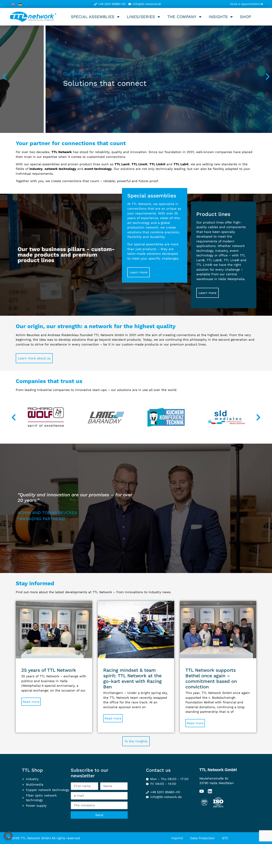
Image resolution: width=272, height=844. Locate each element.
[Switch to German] (20, 3)
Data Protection (202, 838)
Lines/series (141, 16)
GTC (225, 838)
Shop (245, 16)
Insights (218, 16)
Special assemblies (92, 16)
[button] (4, 76)
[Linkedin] (210, 791)
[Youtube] (201, 791)
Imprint (177, 838)
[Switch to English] (13, 3)
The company (181, 16)
